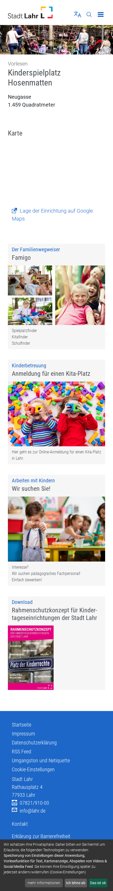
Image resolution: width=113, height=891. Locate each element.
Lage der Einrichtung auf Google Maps (52, 215)
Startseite (21, 725)
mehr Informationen (44, 883)
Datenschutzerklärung (34, 742)
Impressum (23, 733)
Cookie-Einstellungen (33, 769)
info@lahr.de (32, 811)
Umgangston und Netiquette (41, 760)
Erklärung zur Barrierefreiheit (41, 836)
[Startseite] (30, 12)
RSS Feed (21, 751)
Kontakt (20, 824)
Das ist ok (98, 883)
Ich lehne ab (75, 883)
